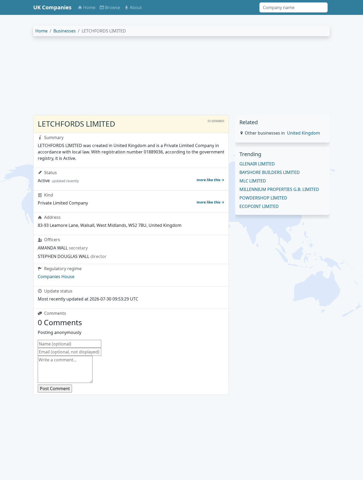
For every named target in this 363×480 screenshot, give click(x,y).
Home (41, 31)
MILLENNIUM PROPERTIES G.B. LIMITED (279, 189)
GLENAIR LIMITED (257, 164)
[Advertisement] (181, 77)
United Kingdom (303, 133)
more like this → (210, 179)
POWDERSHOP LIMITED (263, 198)
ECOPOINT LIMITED (259, 206)
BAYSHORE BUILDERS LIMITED (269, 172)
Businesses (64, 31)
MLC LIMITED (252, 181)
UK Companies (52, 7)
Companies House (56, 276)
